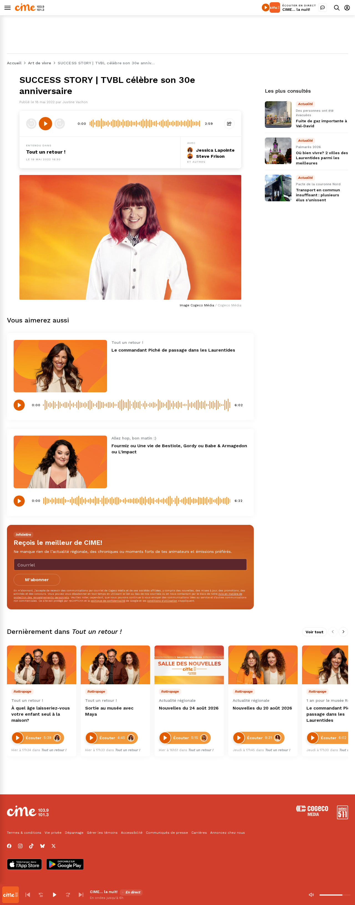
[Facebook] (9, 846)
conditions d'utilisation (162, 600)
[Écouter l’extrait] (45, 123)
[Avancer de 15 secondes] (59, 123)
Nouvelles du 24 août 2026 (189, 708)
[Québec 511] (342, 817)
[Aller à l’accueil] (29, 9)
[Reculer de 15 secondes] (31, 123)
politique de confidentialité (108, 600)
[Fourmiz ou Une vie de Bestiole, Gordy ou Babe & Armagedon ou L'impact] (60, 462)
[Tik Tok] (31, 846)
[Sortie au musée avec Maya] (115, 665)
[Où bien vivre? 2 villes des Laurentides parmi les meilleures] (278, 151)
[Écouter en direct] (265, 7)
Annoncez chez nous (227, 833)
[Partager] (229, 123)
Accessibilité (132, 833)
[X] (53, 846)
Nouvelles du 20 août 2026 (262, 708)
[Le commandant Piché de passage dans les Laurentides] (60, 366)
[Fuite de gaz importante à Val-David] (278, 114)
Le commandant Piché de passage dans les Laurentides (173, 350)
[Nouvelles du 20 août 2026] (263, 665)
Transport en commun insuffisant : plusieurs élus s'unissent (318, 195)
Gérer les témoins (102, 833)
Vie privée (53, 833)
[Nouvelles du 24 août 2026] (189, 665)
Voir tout (314, 632)
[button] (27, 894)
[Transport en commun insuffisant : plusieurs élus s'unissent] (278, 188)
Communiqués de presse (167, 833)
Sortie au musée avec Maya (109, 711)
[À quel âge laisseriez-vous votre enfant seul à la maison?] (41, 665)
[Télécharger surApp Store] (24, 865)
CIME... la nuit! (296, 9)
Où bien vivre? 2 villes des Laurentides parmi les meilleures (322, 158)
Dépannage (74, 833)
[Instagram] (20, 846)
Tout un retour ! (45, 152)
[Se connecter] (347, 7)
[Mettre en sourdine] (311, 895)
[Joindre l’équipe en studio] (322, 7)
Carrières (199, 833)
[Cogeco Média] (312, 814)
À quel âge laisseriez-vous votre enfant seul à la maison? (40, 714)
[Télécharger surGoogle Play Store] (65, 865)
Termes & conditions (24, 833)
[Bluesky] (42, 846)
